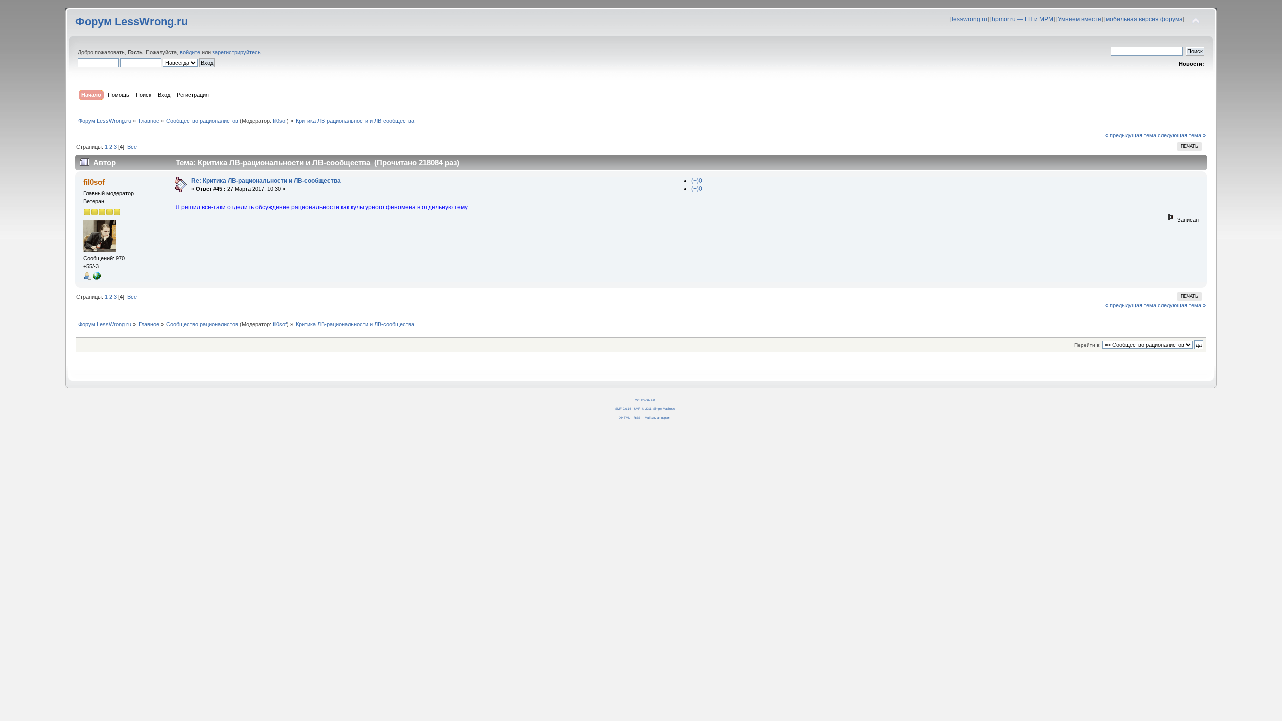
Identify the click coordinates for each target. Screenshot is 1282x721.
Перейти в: (1087, 345)
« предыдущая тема (1130, 135)
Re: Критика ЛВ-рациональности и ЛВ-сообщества (266, 180)
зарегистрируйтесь (236, 52)
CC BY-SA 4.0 (645, 400)
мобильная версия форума (1144, 19)
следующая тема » (1182, 135)
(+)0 (696, 180)
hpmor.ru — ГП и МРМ (1022, 19)
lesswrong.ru (969, 19)
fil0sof (280, 121)
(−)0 (696, 188)
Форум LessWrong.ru (131, 21)
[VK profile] (97, 278)
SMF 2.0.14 (623, 408)
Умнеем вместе (1079, 19)
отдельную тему (445, 207)
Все (132, 147)
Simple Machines (664, 408)
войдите (190, 52)
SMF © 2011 (642, 408)
